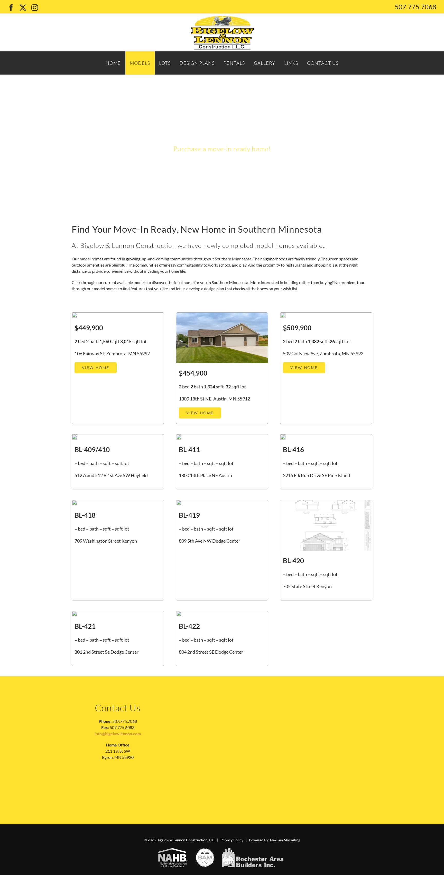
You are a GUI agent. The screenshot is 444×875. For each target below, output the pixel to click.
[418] (74, 501)
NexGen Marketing (285, 840)
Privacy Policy (231, 840)
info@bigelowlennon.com (118, 733)
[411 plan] (178, 436)
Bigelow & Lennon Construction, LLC (185, 840)
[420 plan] (326, 501)
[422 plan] (178, 612)
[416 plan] (282, 436)
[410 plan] (74, 436)
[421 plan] (74, 612)
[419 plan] (178, 501)
